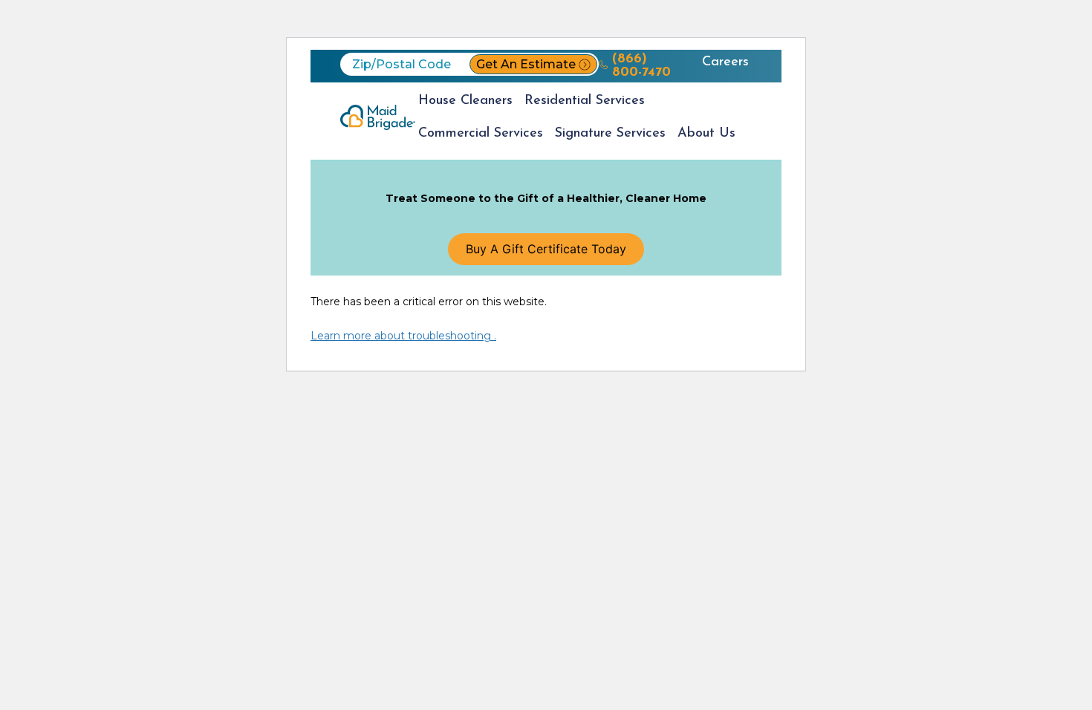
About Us (706, 133)
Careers (725, 62)
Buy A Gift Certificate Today (546, 248)
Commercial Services (480, 133)
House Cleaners (465, 101)
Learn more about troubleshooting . (403, 335)
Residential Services (584, 101)
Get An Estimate (526, 64)
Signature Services (610, 133)
